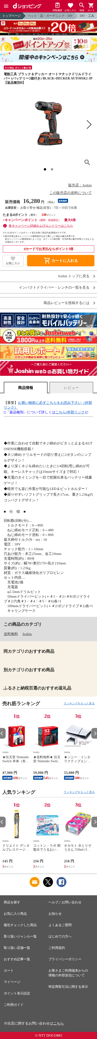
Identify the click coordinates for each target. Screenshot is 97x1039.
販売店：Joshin (80, 185)
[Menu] (6, 6)
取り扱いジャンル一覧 (20, 936)
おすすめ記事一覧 (17, 959)
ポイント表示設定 (17, 993)
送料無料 (11, 634)
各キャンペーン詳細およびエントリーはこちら (41, 225)
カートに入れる (61, 260)
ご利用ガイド (14, 1005)
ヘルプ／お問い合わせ (64, 902)
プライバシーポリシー (64, 959)
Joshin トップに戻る (73, 276)
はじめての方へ (60, 936)
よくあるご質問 (60, 925)
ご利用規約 (56, 948)
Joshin (27, 634)
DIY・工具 (87, 16)
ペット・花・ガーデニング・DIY (50, 16)
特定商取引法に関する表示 (68, 986)
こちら (58, 1023)
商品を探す (12, 902)
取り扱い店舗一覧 (17, 948)
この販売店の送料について (70, 193)
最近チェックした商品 (20, 925)
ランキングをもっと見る (79, 703)
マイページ (12, 982)
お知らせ (55, 913)
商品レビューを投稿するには (66, 303)
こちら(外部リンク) (70, 412)
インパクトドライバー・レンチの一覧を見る (54, 287)
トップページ (11, 16)
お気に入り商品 (15, 913)
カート (9, 970)
